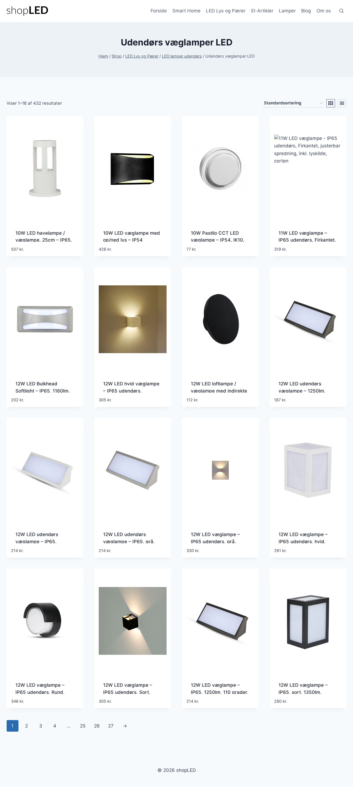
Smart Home (186, 10)
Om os (324, 10)
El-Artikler (262, 10)
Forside (159, 10)
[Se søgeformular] (341, 11)
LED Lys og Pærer (225, 10)
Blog (306, 10)
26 (97, 726)
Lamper (287, 10)
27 (111, 726)
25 (82, 726)
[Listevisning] (342, 103)
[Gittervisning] (330, 103)
